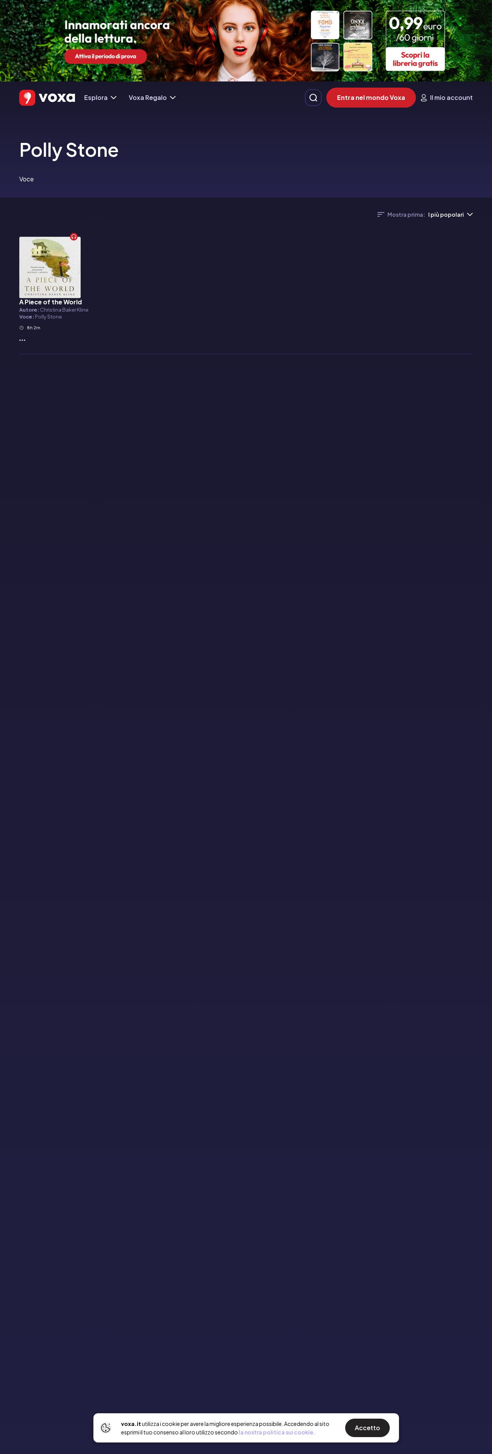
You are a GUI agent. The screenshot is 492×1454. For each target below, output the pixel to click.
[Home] (47, 98)
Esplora (96, 97)
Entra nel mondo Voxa (371, 97)
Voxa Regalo (148, 97)
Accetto (367, 1428)
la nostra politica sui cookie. (277, 1432)
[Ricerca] (313, 97)
